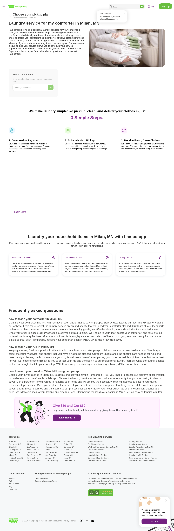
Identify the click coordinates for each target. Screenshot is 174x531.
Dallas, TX (68, 444)
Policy (66, 521)
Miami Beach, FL (33, 441)
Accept (154, 521)
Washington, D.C (15, 444)
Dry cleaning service (96, 450)
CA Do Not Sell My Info (51, 521)
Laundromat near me (95, 441)
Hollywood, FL (32, 458)
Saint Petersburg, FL (53, 461)
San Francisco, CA (34, 455)
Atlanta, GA (13, 455)
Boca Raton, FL (51, 452)
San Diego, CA (50, 455)
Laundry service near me (138, 444)
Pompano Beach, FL (53, 441)
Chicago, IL (31, 444)
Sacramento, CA (51, 447)
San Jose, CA (69, 447)
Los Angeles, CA (15, 450)
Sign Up (165, 6)
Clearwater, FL (32, 452)
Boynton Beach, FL (71, 452)
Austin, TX (68, 450)
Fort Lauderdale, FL (16, 458)
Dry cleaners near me (96, 444)
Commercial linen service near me (142, 461)
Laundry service (94, 452)
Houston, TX (68, 441)
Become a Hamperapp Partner (46, 481)
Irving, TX (67, 458)
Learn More (20, 212)
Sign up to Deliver (41, 478)
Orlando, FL (13, 447)
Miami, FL (12, 441)
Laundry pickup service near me (141, 447)
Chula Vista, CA (15, 461)
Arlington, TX (50, 458)
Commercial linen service (97, 461)
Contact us (13, 489)
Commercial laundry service (98, 458)
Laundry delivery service (97, 455)
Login (153, 6)
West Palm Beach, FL (35, 461)
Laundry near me (135, 441)
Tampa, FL (49, 450)
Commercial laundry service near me (143, 458)
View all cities (14, 484)
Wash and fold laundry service (141, 452)
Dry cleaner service (136, 450)
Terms (73, 521)
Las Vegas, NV (32, 447)
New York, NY (50, 444)
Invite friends (65, 417)
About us (12, 478)
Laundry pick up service (138, 455)
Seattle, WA (68, 455)
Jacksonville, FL (15, 452)
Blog (10, 487)
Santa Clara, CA (33, 450)
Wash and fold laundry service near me (103, 447)
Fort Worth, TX (69, 461)
